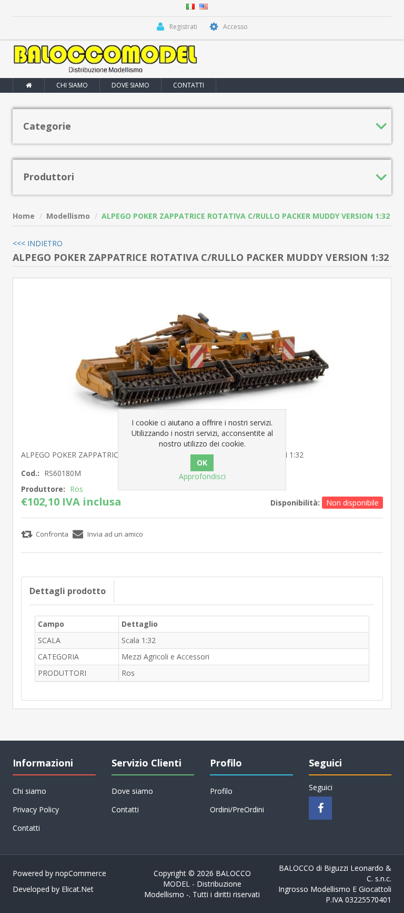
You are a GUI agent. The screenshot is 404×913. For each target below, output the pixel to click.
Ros (76, 489)
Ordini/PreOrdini (237, 809)
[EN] (203, 6)
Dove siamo (130, 85)
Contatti (188, 85)
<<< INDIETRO (38, 243)
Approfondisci (202, 476)
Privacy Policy (36, 809)
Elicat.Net (78, 889)
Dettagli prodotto (67, 591)
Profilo (221, 791)
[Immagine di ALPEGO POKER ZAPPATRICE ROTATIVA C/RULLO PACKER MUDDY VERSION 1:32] (202, 362)
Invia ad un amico (115, 534)
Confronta (52, 534)
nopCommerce (80, 873)
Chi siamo (72, 85)
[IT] (190, 6)
